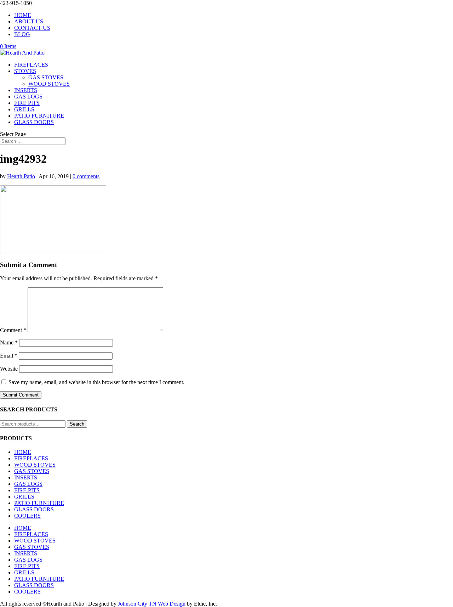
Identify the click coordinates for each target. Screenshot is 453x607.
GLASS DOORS (34, 122)
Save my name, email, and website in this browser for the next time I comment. (96, 382)
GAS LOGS (28, 97)
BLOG (22, 34)
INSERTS (25, 90)
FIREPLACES (31, 65)
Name (9, 342)
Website (9, 369)
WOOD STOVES (49, 84)
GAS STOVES (45, 77)
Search (77, 424)
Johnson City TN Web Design (151, 604)
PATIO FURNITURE (39, 116)
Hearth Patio (21, 176)
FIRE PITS (27, 103)
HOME (22, 15)
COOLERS (27, 516)
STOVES (25, 71)
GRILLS (24, 109)
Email (8, 356)
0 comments (86, 176)
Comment (13, 330)
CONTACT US (32, 28)
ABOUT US (28, 21)
